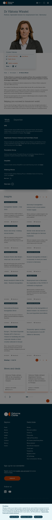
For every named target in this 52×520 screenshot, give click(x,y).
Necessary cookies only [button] (26, 517)
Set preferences (38, 517)
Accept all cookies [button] (14, 517)
